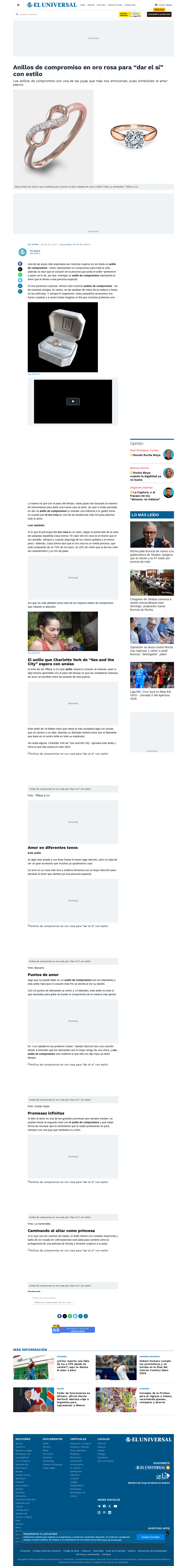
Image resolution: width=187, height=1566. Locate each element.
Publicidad (98, 1551)
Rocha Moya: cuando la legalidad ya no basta (145, 476)
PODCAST (101, 5)
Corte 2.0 (20, 1447)
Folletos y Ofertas (79, 1447)
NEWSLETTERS (115, 5)
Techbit (19, 1524)
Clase (46, 1443)
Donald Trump (22, 1475)
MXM (82, 5)
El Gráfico (75, 1468)
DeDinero (75, 1475)
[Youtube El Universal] (115, 1507)
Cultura (19, 1506)
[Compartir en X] (20, 269)
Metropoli (20, 1478)
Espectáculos (22, 1503)
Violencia (85, 1551)
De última (33, 244)
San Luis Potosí (106, 1461)
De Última (48, 1454)
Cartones (20, 1492)
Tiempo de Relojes (52, 1464)
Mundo (19, 1471)
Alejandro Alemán (141, 487)
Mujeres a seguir (23, 1450)
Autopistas (48, 1461)
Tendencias (21, 1513)
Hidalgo (101, 1454)
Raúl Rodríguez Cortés (144, 450)
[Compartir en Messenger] (20, 280)
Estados (19, 1482)
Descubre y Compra (80, 1443)
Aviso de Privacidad (115, 1551)
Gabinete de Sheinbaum (21, 1466)
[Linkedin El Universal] (109, 1512)
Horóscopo (76, 1489)
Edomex (102, 1443)
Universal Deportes (25, 1499)
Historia (131, 1551)
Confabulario (22, 1510)
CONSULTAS (129, 5)
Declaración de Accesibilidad (152, 1551)
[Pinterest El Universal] (104, 1512)
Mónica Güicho (139, 467)
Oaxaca (101, 1447)
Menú (18, 1527)
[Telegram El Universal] (99, 1507)
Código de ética (71, 1551)
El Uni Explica (22, 1461)
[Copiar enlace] (20, 286)
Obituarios (75, 1457)
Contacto (106, 1554)
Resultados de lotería (77, 1494)
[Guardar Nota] (20, 291)
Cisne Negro (49, 1468)
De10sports (76, 1471)
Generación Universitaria (76, 1463)
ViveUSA (74, 1478)
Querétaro (103, 1457)
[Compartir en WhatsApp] (20, 275)
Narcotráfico (21, 1485)
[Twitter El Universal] (109, 1507)
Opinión (136, 443)
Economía (20, 1496)
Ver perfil (35, 253)
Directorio (25, 1551)
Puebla (101, 1450)
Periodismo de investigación (22, 1456)
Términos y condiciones (87, 1554)
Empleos (74, 1454)
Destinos (47, 1457)
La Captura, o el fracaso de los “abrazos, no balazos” (145, 495)
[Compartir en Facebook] (20, 264)
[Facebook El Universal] (104, 1507)
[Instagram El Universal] (99, 1512)
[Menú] (18, 5)
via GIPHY (34, 374)
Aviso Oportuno (78, 1450)
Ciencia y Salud (23, 1517)
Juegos (73, 1482)
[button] (159, 14)
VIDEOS (90, 5)
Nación (19, 1443)
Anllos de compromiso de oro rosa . (53, 1302)
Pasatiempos (77, 1485)
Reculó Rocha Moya (146, 455)
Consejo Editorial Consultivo (47, 1551)
